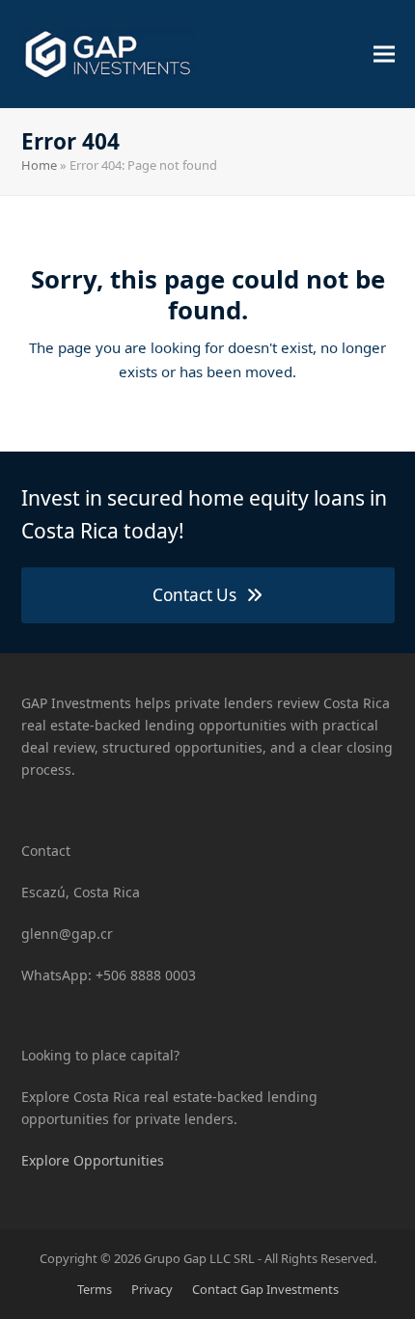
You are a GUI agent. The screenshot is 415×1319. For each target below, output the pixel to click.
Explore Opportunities (92, 1160)
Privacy (152, 1289)
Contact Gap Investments (265, 1289)
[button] (384, 53)
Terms (94, 1289)
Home (39, 165)
